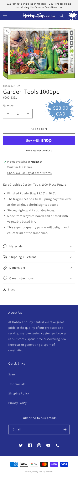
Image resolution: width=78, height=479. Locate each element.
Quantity (8, 105)
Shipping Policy (18, 393)
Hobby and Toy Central (42, 471)
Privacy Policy (17, 403)
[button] (5, 15)
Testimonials (16, 384)
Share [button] (12, 289)
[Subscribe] (64, 429)
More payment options (39, 150)
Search (12, 374)
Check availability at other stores (29, 173)
